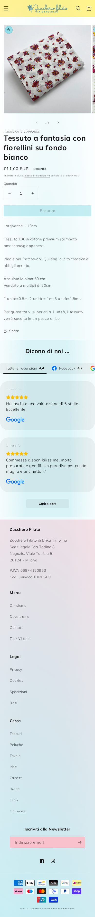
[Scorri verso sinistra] (36, 122)
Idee (13, 767)
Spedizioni (18, 692)
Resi (13, 703)
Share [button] (14, 331)
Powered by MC (66, 908)
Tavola (15, 756)
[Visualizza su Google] (15, 420)
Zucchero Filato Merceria (43, 908)
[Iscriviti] (79, 842)
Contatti (17, 627)
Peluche (16, 745)
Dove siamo (19, 616)
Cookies (16, 680)
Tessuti (16, 733)
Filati (14, 800)
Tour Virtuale (21, 638)
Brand (15, 789)
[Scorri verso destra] (58, 122)
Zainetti (16, 778)
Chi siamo (18, 605)
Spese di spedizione (37, 175)
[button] (6, 8)
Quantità (10, 184)
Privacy (16, 669)
